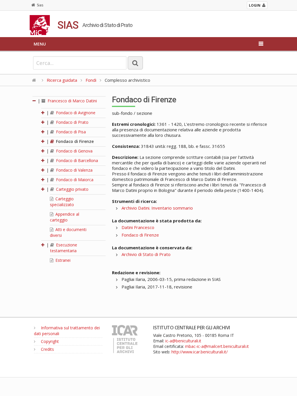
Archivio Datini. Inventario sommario (157, 208)
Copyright (49, 341)
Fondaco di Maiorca (74, 179)
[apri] (43, 112)
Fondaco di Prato (71, 122)
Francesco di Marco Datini (71, 100)
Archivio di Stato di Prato (146, 254)
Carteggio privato (71, 189)
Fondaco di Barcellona (76, 160)
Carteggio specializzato (62, 201)
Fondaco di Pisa (70, 132)
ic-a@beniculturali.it (183, 341)
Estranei (62, 260)
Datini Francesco (138, 227)
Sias (40, 5)
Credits (47, 349)
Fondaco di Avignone (75, 112)
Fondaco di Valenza (74, 170)
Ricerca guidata (62, 80)
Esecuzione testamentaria (63, 247)
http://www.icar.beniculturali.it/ (199, 352)
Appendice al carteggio (64, 217)
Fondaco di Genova (74, 151)
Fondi (91, 80)
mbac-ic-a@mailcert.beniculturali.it (217, 346)
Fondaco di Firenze (74, 141)
